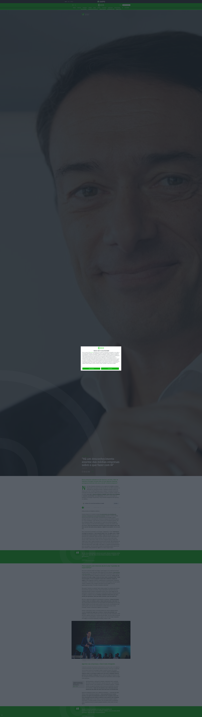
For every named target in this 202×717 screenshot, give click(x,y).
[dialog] (101, 358)
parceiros (91, 352)
